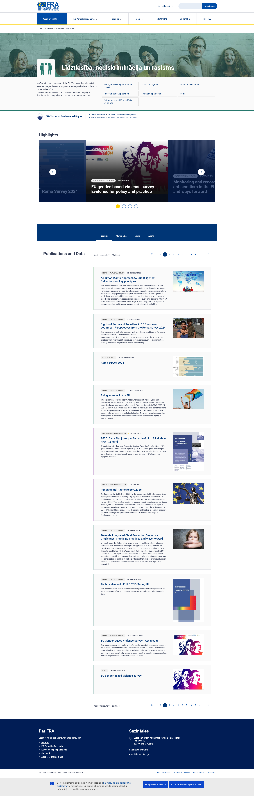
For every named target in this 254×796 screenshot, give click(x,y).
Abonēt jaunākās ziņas (52, 757)
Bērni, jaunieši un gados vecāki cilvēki (118, 86)
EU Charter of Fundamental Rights (64, 116)
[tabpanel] (127, 171)
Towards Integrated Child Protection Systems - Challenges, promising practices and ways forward (132, 537)
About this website (163, 773)
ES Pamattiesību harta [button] (84, 19)
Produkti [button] (115, 19)
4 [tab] (136, 206)
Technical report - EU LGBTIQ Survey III (125, 584)
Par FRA (207, 19)
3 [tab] (130, 206)
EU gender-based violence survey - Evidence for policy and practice (124, 189)
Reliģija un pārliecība (151, 93)
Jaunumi (45, 753)
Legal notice (177, 773)
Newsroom (162, 19)
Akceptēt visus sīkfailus (155, 784)
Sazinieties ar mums (138, 749)
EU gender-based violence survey (121, 675)
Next (201, 172)
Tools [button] (137, 19)
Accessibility (211, 773)
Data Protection (198, 773)
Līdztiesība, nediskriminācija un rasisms (59, 29)
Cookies (187, 773)
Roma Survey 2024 (112, 362)
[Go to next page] (204, 254)
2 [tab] (124, 206)
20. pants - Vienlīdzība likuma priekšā (122, 115)
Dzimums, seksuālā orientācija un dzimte (118, 101)
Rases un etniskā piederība (116, 93)
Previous (52, 172)
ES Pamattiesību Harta (52, 746)
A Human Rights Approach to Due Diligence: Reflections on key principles (128, 279)
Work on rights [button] (50, 19)
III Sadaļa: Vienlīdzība (97, 115)
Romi (182, 93)
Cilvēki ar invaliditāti (189, 84)
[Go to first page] (152, 254)
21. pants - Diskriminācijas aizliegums (122, 118)
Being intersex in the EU (115, 395)
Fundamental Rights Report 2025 (121, 489)
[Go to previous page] (156, 254)
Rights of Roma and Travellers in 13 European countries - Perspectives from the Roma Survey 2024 (133, 326)
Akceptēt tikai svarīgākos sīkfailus (187, 784)
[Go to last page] (209, 254)
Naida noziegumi (150, 84)
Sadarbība (185, 19)
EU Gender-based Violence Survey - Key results (129, 640)
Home (41, 29)
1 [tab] (118, 206)
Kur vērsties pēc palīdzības (54, 749)
